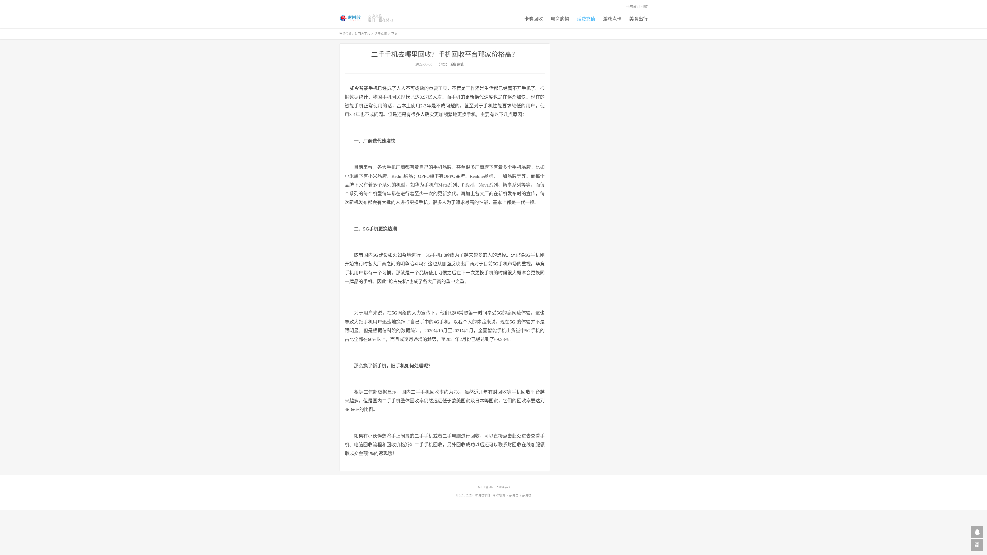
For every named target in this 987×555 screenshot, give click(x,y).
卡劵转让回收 (637, 6)
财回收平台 (350, 18)
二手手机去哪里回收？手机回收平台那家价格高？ (444, 54)
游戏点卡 (612, 19)
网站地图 (498, 495)
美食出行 (638, 19)
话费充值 (586, 19)
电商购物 (560, 19)
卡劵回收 (533, 19)
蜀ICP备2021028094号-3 (494, 487)
